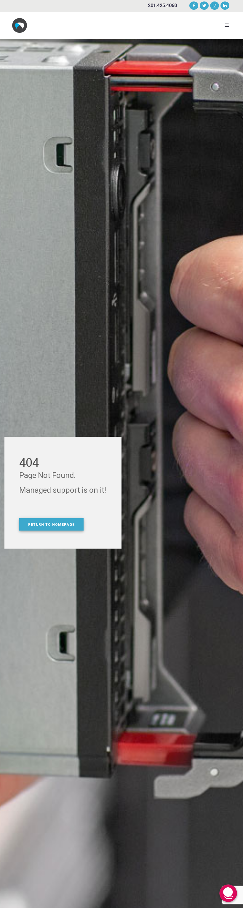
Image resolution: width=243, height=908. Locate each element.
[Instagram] (214, 6)
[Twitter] (204, 6)
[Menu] (228, 25)
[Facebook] (194, 6)
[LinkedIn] (224, 6)
